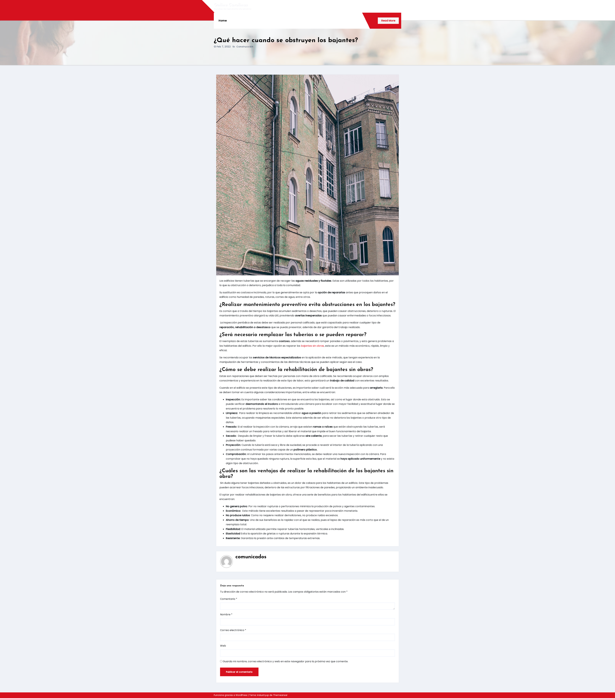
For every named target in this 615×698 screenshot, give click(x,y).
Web (223, 646)
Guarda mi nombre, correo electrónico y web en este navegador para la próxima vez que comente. (285, 661)
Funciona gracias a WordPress (231, 695)
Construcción (244, 46)
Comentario (228, 599)
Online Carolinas (230, 5)
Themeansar (280, 695)
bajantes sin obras (312, 346)
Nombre (226, 614)
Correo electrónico (233, 630)
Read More (388, 20)
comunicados (250, 557)
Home (223, 20)
